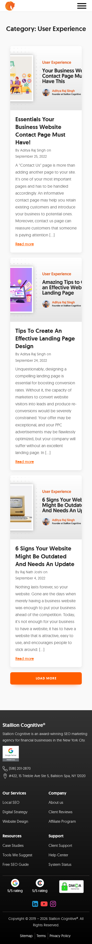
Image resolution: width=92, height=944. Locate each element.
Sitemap (26, 935)
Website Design (15, 821)
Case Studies (13, 845)
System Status (60, 864)
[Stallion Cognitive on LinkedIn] (35, 903)
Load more (46, 678)
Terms (41, 935)
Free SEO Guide (16, 864)
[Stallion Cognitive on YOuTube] (44, 903)
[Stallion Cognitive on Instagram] (53, 903)
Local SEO (11, 802)
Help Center (58, 854)
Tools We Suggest (17, 854)
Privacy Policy (60, 935)
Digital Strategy (15, 811)
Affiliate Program (62, 821)
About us (56, 802)
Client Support (60, 845)
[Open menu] (82, 6)
